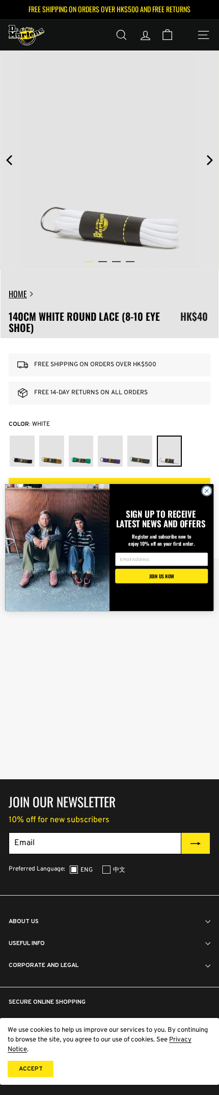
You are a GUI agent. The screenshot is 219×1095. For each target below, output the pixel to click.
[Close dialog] (207, 491)
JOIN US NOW (161, 575)
